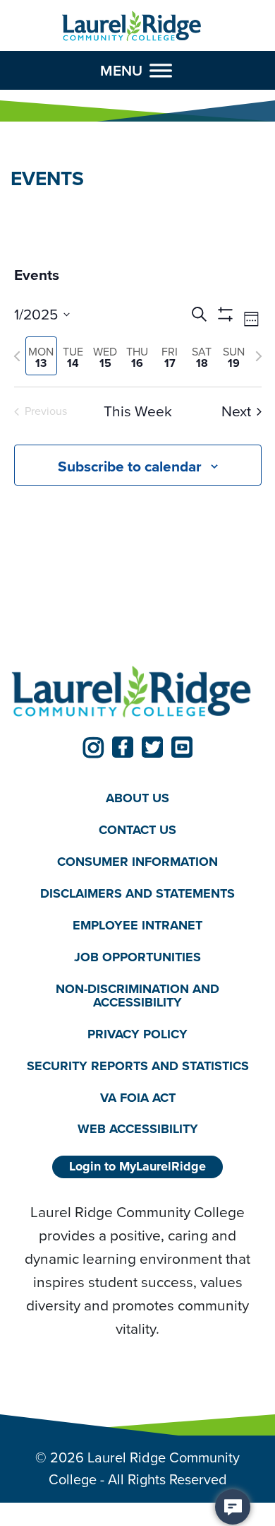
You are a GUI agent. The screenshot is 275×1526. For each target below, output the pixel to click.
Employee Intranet (137, 925)
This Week (138, 411)
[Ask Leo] (232, 1507)
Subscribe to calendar (130, 466)
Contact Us (137, 830)
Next (236, 411)
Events (36, 275)
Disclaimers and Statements (137, 893)
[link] (93, 747)
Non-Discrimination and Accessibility (137, 995)
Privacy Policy (137, 1034)
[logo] (131, 26)
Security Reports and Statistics (138, 1066)
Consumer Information (137, 861)
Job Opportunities (137, 957)
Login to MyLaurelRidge (137, 1166)
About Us (137, 798)
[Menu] (160, 70)
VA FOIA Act (138, 1097)
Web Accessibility (138, 1129)
